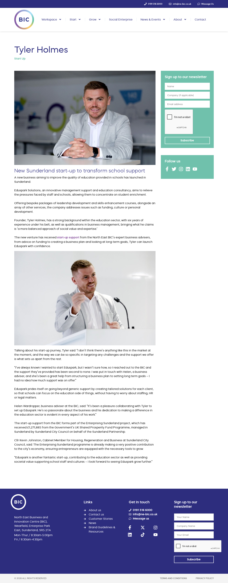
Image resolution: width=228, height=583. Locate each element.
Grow (92, 19)
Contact (200, 19)
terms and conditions (173, 578)
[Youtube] (195, 169)
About (177, 19)
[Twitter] (174, 169)
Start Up (19, 58)
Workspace (49, 19)
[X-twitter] (143, 527)
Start (73, 19)
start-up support (68, 237)
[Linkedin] (188, 169)
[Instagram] (181, 169)
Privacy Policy (205, 578)
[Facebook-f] (167, 169)
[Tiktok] (143, 535)
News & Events (151, 19)
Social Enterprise (121, 19)
